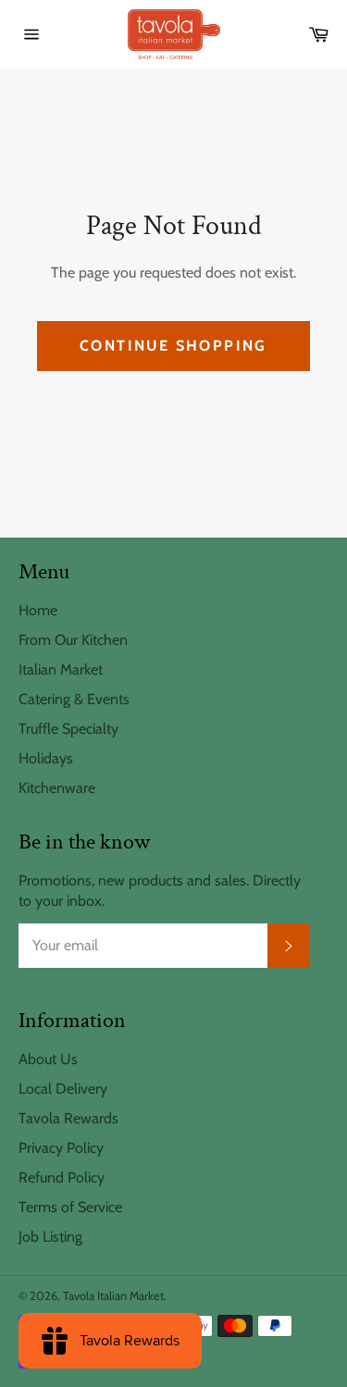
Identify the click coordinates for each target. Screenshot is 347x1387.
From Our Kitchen (73, 640)
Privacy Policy (61, 1148)
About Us (48, 1059)
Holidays (46, 758)
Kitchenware (57, 788)
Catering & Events (74, 699)
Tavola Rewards (68, 1118)
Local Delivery (63, 1088)
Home (38, 610)
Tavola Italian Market (113, 1296)
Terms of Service (70, 1207)
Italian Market (61, 669)
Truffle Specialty (68, 728)
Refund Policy (62, 1177)
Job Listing (50, 1236)
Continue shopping (173, 345)
